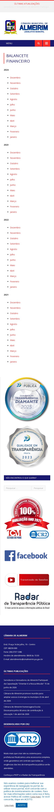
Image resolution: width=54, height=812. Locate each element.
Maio (12, 115)
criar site (22, 753)
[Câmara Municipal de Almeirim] (27, 26)
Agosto (13, 99)
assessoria (36, 757)
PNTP (16, 775)
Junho (13, 110)
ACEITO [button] (21, 805)
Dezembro (15, 77)
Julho (12, 104)
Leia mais (35, 796)
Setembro (15, 93)
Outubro (14, 88)
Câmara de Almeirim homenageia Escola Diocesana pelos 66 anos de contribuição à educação (23, 710)
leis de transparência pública (31, 764)
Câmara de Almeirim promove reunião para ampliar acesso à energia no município (28, 7)
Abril (12, 120)
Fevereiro (14, 131)
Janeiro (13, 137)
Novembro (15, 83)
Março (13, 126)
